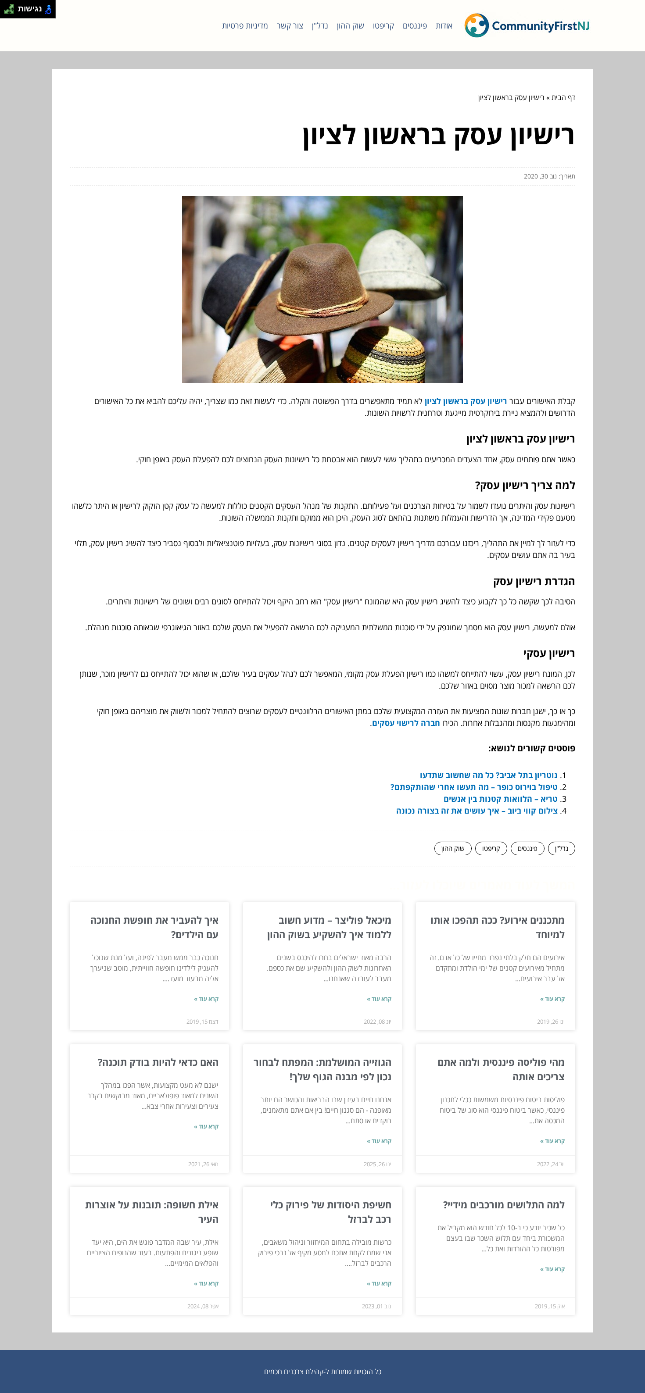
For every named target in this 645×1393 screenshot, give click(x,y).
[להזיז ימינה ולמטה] (11, 11)
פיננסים (415, 25)
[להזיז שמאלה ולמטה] (6, 11)
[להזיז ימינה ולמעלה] (11, 6)
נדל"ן (320, 25)
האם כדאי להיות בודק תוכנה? (158, 1061)
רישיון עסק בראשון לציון (466, 401)
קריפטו (383, 25)
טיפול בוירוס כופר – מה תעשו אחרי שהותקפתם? (474, 787)
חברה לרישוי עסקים (406, 723)
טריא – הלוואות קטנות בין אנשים (501, 798)
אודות (444, 25)
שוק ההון (350, 25)
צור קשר (290, 25)
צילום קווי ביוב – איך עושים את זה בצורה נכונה (477, 810)
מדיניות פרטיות (245, 25)
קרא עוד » (552, 999)
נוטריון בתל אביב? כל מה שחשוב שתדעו (489, 775)
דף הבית (563, 97)
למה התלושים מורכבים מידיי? (504, 1204)
